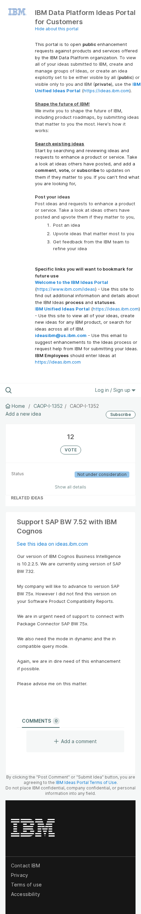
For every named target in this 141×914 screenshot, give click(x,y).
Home (18, 406)
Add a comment (79, 741)
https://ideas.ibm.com (106, 90)
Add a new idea (23, 414)
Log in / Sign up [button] (113, 390)
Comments (39, 721)
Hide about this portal (56, 28)
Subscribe (120, 414)
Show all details (70, 487)
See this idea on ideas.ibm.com (52, 544)
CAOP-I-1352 (48, 406)
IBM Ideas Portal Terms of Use (86, 782)
